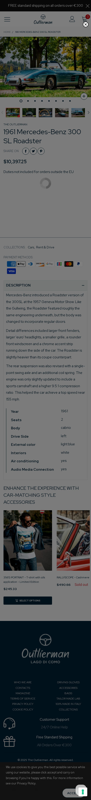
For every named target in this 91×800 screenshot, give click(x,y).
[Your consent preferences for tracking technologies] (82, 791)
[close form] (85, 24)
